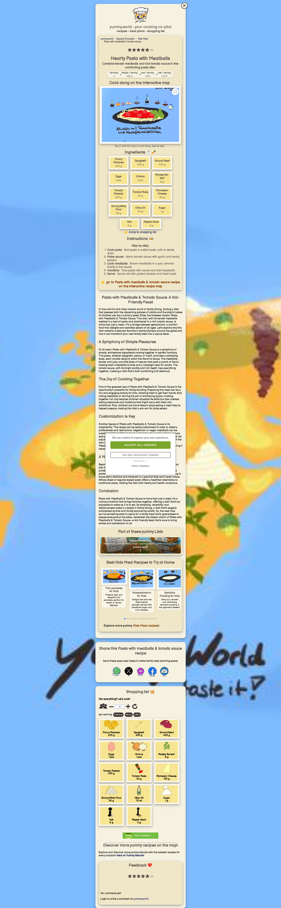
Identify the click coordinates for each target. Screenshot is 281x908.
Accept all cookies (140, 445)
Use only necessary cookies (140, 455)
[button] (125, 618)
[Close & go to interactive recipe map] (184, 5)
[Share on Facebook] (152, 675)
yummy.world (107, 38)
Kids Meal (143, 38)
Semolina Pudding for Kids (170, 594)
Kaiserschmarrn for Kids (141, 594)
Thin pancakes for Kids (113, 590)
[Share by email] (164, 675)
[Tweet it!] (128, 675)
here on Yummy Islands (130, 855)
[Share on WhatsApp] (116, 675)
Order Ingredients (142, 835)
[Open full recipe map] (175, 91)
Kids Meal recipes (145, 626)
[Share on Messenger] (140, 675)
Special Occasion (125, 38)
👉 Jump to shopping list (140, 232)
